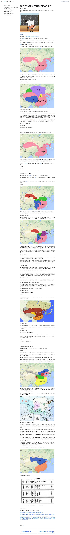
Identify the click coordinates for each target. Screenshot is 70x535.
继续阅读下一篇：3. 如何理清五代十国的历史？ (28, 512)
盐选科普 (21, 34)
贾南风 (47, 74)
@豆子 (23, 38)
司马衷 (26, 74)
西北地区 (33, 119)
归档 (10, 1)
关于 (13, 1)
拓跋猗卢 (35, 211)
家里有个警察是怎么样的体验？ (9, 13)
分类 (7, 1)
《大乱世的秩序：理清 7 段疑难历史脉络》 (32, 36)
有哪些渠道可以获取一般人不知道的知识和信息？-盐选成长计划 (11, 8)
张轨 (35, 177)
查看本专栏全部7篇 (39, 512)
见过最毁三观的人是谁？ (8, 11)
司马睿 (30, 175)
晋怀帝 (26, 163)
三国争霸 (23, 40)
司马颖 (53, 113)
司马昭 (48, 40)
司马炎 (27, 42)
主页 (5, 1)
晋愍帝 (41, 163)
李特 (26, 121)
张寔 (26, 181)
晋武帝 (21, 44)
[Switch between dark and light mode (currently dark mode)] (60, 1)
